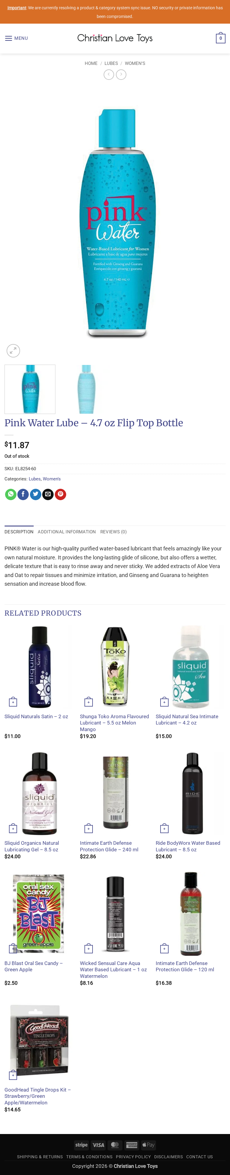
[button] (16, 39)
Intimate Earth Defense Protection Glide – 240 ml (109, 846)
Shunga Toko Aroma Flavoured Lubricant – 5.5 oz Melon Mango (114, 723)
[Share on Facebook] (23, 494)
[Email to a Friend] (48, 494)
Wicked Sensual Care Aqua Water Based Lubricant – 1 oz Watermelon (113, 970)
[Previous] (16, 222)
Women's (135, 63)
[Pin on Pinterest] (60, 494)
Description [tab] (19, 532)
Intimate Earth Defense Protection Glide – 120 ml (185, 967)
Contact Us (199, 1156)
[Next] (213, 222)
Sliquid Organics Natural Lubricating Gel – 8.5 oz (31, 846)
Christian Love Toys (136, 1166)
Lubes (111, 63)
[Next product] (109, 74)
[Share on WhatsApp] (10, 494)
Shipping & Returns (40, 1156)
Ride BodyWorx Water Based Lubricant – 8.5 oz (188, 846)
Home (91, 63)
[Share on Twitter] (35, 494)
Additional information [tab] (67, 532)
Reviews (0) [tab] (113, 532)
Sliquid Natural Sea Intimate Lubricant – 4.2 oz (187, 720)
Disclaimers (168, 1156)
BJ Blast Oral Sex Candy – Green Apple (33, 967)
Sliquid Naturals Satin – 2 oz (36, 716)
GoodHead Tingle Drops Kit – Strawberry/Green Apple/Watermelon (37, 1096)
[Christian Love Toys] (115, 38)
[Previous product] (121, 74)
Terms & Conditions (89, 1156)
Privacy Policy (133, 1156)
